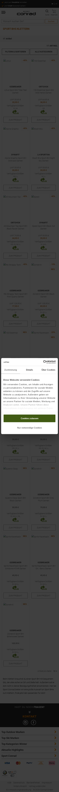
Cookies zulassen (29, 418)
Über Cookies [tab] (48, 370)
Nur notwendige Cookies (29, 427)
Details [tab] (29, 370)
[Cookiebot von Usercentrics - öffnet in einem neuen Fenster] (43, 362)
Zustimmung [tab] (10, 370)
